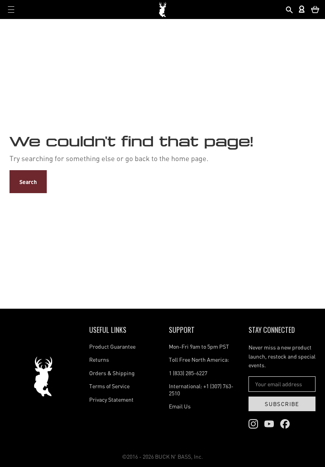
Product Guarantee (112, 346)
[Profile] (302, 9)
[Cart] (315, 9)
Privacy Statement (111, 399)
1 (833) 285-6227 (188, 373)
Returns (99, 359)
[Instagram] (253, 424)
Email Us (180, 406)
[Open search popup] (289, 9)
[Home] (43, 376)
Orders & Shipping (112, 373)
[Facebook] (285, 424)
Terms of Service (109, 386)
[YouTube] (269, 424)
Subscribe (282, 404)
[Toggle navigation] (11, 9)
